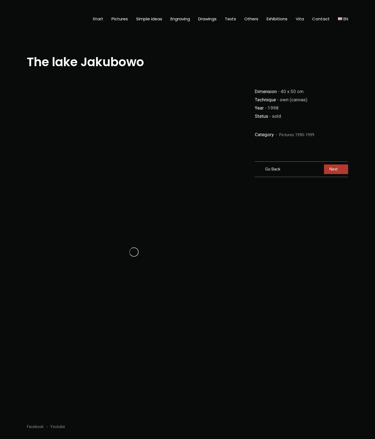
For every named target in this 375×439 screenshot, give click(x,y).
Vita (300, 19)
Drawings (207, 19)
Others (251, 19)
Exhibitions (277, 19)
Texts (230, 19)
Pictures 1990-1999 (296, 134)
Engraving (180, 19)
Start (98, 19)
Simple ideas (149, 19)
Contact (321, 19)
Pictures (119, 19)
